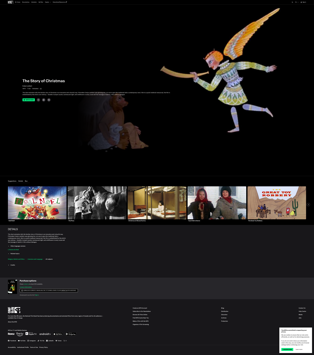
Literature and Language (35, 259)
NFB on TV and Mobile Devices (17, 330)
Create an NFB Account (140, 308)
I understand (287, 349)
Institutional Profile (23, 347)
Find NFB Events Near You (141, 318)
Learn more (299, 349)
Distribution (224, 311)
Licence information (26, 287)
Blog (222, 308)
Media (300, 314)
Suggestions (12, 181)
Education (224, 314)
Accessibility (12, 347)
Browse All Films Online (140, 314)
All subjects (49, 259)
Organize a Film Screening (141, 324)
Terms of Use (34, 347)
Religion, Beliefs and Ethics (16, 259)
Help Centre (302, 311)
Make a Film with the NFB (140, 321)
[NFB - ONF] (10, 2)
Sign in (37, 295)
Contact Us (302, 308)
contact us (26, 284)
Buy (26, 181)
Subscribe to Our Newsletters (142, 311)
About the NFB (12, 322)
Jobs (300, 318)
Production (224, 321)
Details (20, 181)
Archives (223, 318)
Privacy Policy (43, 347)
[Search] (292, 2)
